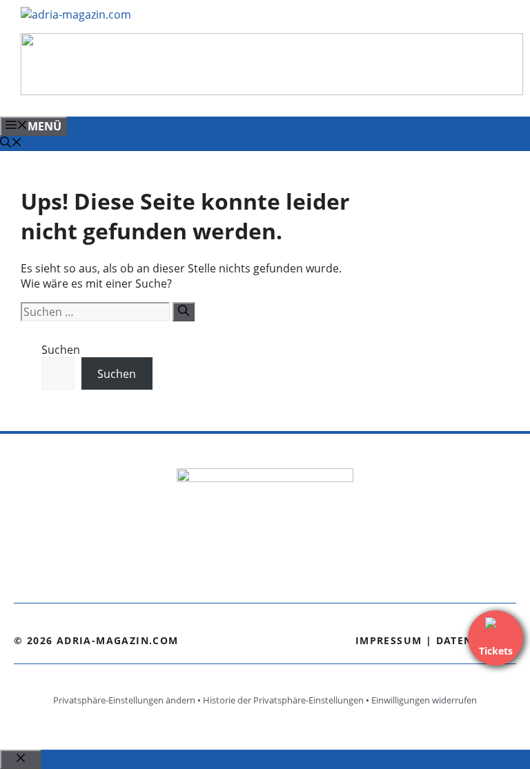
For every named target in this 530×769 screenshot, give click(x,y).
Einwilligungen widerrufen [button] (424, 700)
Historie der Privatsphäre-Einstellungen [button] (283, 700)
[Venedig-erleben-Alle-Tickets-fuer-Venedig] (272, 91)
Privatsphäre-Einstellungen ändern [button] (124, 700)
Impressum (388, 640)
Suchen (60, 349)
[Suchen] (184, 311)
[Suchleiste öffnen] (11, 143)
